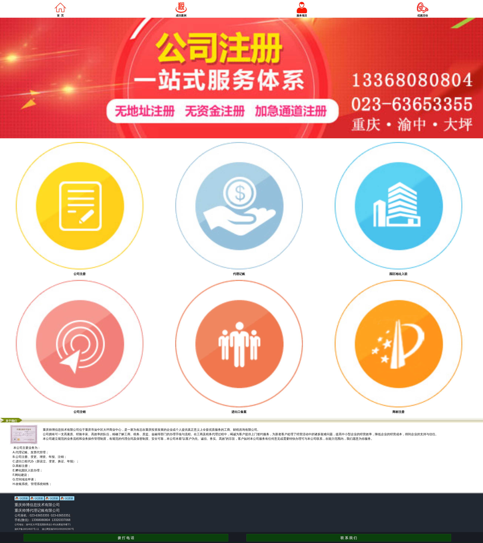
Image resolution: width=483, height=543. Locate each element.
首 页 (60, 15)
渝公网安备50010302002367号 (58, 529)
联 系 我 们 (349, 538)
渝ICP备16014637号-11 (27, 529)
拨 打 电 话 (126, 538)
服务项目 (302, 15)
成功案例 (181, 15)
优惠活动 (422, 15)
